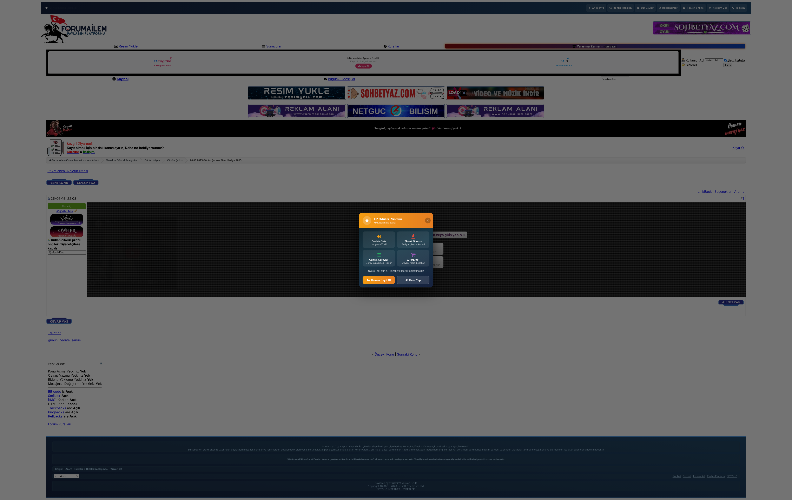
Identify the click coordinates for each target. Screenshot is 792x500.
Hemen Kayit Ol (381, 279)
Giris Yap (415, 279)
